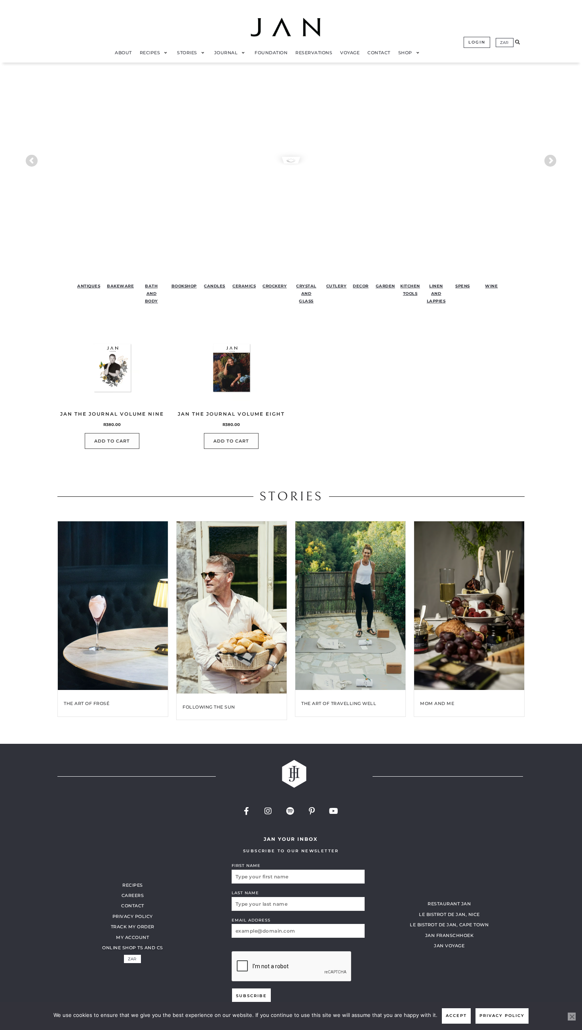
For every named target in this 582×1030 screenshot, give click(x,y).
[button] (517, 42)
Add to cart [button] (112, 441)
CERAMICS (244, 286)
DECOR (361, 286)
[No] (571, 1016)
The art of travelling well (338, 703)
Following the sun (209, 707)
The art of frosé (86, 703)
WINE (491, 286)
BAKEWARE (120, 286)
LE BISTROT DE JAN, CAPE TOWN (449, 924)
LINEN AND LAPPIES (436, 293)
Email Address (251, 920)
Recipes (132, 885)
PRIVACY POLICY (132, 916)
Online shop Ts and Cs (132, 947)
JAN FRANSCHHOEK (449, 935)
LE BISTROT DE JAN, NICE (449, 914)
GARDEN (385, 286)
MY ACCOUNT (132, 937)
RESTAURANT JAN (449, 903)
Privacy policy (502, 1015)
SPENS (462, 286)
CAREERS (133, 895)
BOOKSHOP (184, 286)
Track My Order (132, 926)
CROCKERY (274, 286)
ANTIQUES (88, 286)
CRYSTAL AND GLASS (306, 293)
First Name (246, 865)
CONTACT (132, 905)
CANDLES (214, 286)
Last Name (245, 892)
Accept (456, 1015)
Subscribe (251, 995)
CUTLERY (336, 286)
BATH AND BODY (151, 293)
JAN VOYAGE (449, 945)
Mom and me (437, 703)
